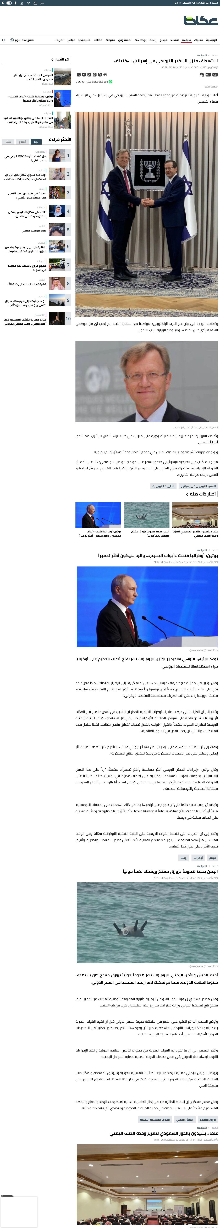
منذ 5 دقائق (47, 83)
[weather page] (28, 3)
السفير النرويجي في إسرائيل (198, 486)
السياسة (202, 55)
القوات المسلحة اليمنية (155, 1119)
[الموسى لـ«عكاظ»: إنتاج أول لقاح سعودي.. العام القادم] (62, 76)
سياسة (186, 39)
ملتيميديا (84, 39)
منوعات (110, 39)
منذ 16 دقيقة (46, 105)
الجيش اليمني (185, 1119)
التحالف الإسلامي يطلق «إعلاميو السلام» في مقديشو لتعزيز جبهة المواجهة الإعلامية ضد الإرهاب (28, 120)
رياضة (153, 39)
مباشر (71, 39)
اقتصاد (174, 39)
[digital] (42, 3)
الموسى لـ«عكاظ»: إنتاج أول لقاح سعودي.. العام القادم (33, 77)
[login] (21, 3)
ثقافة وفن (124, 39)
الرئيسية (211, 39)
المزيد (60, 39)
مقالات (98, 39)
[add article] (35, 3)
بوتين (212, 857)
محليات (198, 39)
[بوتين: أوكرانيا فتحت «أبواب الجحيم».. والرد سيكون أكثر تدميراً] (62, 98)
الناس (42, 226)
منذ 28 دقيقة (46, 127)
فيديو (163, 39)
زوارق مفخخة (208, 1119)
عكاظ (212, 55)
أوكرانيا (198, 857)
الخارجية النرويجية (163, 486)
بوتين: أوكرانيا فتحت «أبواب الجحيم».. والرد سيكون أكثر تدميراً (30, 98)
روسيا (183, 857)
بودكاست (140, 39)
